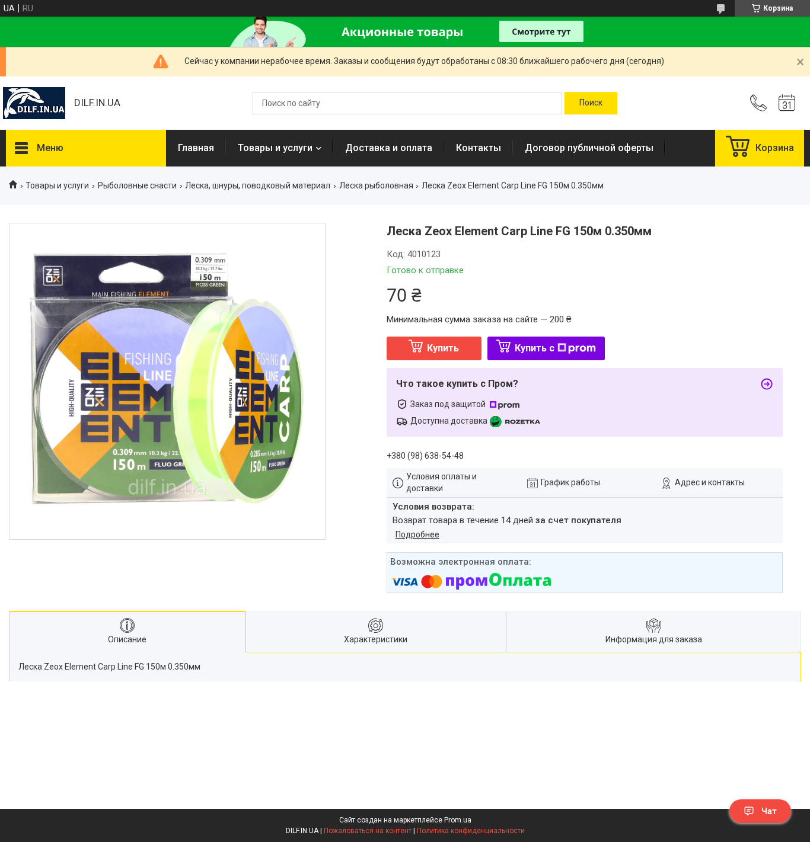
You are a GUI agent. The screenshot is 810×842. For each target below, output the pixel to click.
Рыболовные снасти (137, 185)
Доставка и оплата (388, 147)
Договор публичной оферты (589, 147)
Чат (769, 811)
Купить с (534, 348)
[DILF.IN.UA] (34, 103)
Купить (443, 348)
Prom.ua (457, 820)
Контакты (478, 147)
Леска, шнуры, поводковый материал (257, 185)
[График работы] (787, 103)
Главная (196, 147)
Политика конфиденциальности (471, 831)
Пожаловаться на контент (368, 831)
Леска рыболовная (376, 185)
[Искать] (591, 103)
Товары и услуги (275, 147)
